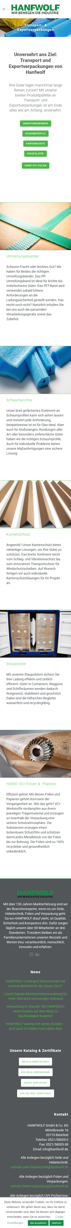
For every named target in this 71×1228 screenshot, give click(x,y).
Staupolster (35, 153)
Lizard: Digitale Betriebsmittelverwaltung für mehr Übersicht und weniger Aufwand (35, 996)
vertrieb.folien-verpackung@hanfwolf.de (39, 1186)
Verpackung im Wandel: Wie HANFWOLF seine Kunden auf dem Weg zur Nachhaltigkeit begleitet (35, 1011)
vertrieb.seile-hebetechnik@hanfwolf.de (39, 1167)
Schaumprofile (35, 133)
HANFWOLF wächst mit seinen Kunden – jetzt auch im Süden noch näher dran (35, 1026)
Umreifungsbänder (35, 123)
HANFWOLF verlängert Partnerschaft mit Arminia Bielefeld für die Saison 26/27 (35, 983)
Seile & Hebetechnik (35, 1061)
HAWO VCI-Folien (35, 165)
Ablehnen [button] (56, 1223)
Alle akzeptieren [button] (38, 1223)
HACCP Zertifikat (35, 1082)
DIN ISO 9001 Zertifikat (35, 1093)
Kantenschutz (35, 143)
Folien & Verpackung (35, 1072)
